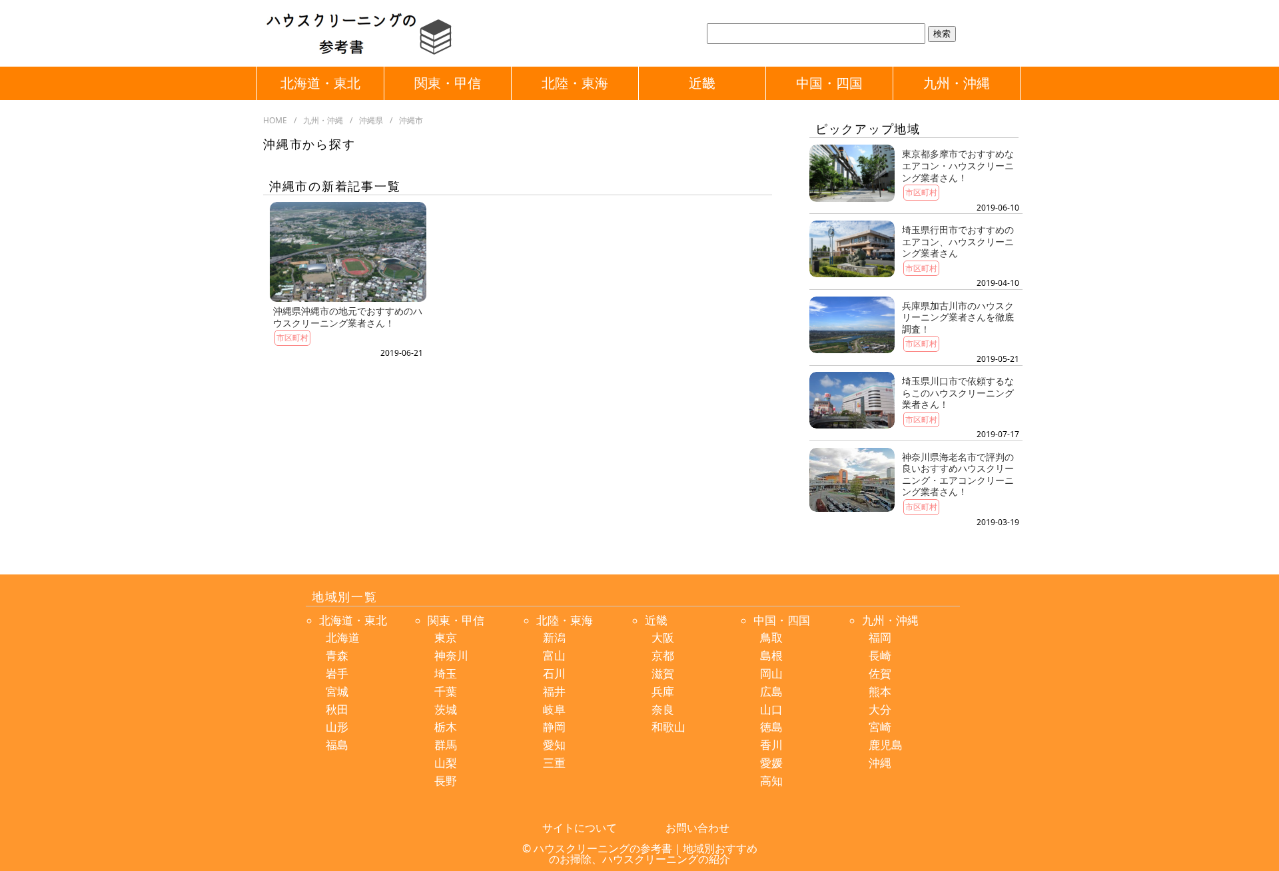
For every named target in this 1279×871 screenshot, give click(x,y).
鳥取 (771, 637)
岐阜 (554, 709)
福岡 (880, 637)
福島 (337, 744)
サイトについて (579, 827)
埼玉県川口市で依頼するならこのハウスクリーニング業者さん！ (958, 393)
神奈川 (451, 655)
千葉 (445, 691)
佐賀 (880, 673)
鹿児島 (886, 744)
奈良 (662, 709)
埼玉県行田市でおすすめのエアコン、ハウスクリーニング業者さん (958, 241)
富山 (554, 655)
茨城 (445, 709)
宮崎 (880, 726)
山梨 (445, 762)
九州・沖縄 (956, 83)
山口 (771, 709)
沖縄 (880, 762)
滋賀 (662, 673)
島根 (771, 655)
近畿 (702, 83)
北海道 (343, 637)
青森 (337, 655)
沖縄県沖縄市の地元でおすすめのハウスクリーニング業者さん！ (347, 317)
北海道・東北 (320, 83)
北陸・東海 (575, 83)
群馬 (445, 744)
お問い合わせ (697, 827)
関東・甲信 (447, 83)
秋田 (337, 709)
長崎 (880, 655)
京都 (662, 655)
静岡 (554, 726)
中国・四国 (829, 83)
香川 (771, 744)
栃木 (445, 726)
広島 (771, 691)
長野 (445, 780)
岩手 (337, 673)
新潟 (554, 637)
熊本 (880, 691)
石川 (554, 673)
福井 (554, 691)
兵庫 (662, 691)
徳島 (771, 726)
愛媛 (771, 762)
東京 (445, 637)
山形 (337, 726)
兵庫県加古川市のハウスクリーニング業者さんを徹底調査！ (958, 317)
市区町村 (292, 337)
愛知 (554, 744)
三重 (554, 762)
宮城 (337, 691)
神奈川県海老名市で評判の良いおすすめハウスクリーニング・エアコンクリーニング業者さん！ (958, 474)
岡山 (771, 673)
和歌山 (668, 726)
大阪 (662, 637)
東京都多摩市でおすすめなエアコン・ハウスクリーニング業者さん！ (958, 165)
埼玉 (445, 673)
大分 (880, 709)
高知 (771, 780)
